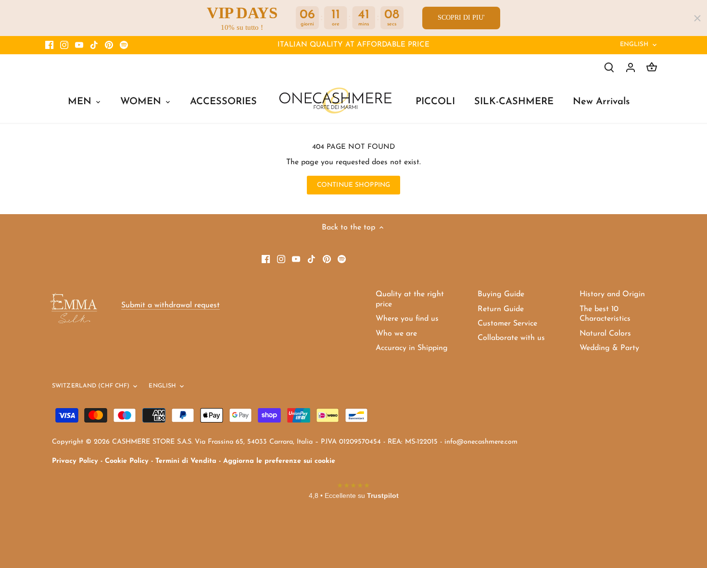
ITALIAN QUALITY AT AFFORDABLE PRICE (353, 44)
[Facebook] (49, 45)
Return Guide (501, 309)
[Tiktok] (94, 45)
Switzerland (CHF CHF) (91, 386)
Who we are (396, 334)
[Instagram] (64, 45)
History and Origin (612, 294)
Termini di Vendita (185, 461)
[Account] (630, 67)
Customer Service (507, 323)
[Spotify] (124, 45)
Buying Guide (501, 294)
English (634, 44)
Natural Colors (605, 334)
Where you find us (407, 319)
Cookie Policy (127, 461)
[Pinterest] (109, 45)
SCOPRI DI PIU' (461, 17)
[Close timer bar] (697, 18)
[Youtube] (79, 45)
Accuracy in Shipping (412, 348)
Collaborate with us (511, 338)
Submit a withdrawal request (170, 305)
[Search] (609, 67)
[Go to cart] (651, 67)
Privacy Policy (75, 461)
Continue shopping (353, 185)
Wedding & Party (609, 348)
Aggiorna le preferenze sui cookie (279, 461)
